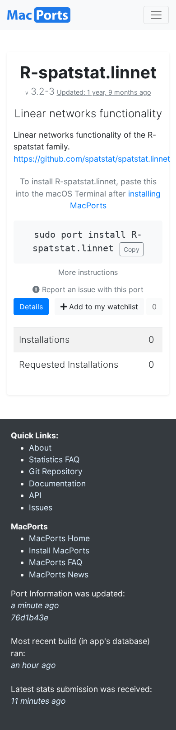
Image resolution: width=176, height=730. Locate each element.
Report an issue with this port (92, 289)
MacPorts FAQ (55, 562)
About (40, 447)
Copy (131, 249)
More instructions (88, 272)
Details (31, 306)
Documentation (57, 483)
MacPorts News (58, 574)
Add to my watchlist (102, 306)
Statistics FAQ (54, 459)
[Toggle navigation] (156, 15)
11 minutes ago (38, 701)
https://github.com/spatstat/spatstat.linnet (92, 158)
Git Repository (56, 471)
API (35, 495)
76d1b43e (29, 617)
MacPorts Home (59, 538)
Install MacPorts (59, 550)
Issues (40, 507)
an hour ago (33, 665)
